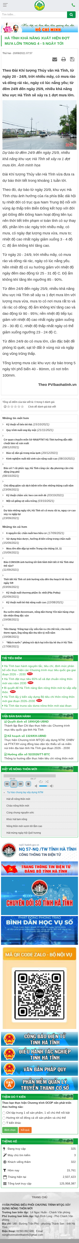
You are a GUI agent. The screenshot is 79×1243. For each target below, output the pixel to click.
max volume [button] (51, 786)
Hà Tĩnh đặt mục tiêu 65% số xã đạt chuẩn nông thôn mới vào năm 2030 (37, 677)
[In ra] (64, 59)
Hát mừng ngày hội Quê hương (23, 833)
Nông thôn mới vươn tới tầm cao (24, 826)
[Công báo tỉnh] (39, 1039)
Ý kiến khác (13, 1122)
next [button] (20, 784)
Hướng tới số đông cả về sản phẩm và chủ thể (36, 1117)
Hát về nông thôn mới (18, 799)
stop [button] (28, 784)
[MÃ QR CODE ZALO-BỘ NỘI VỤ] (39, 988)
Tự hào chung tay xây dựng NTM (25, 792)
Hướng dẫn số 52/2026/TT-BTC (28, 748)
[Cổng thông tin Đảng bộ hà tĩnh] (39, 868)
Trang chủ (39, 1197)
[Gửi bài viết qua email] (55, 59)
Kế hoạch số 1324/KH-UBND (26, 730)
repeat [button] (40, 781)
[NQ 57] (39, 851)
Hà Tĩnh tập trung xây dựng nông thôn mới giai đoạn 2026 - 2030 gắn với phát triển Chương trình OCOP (37, 704)
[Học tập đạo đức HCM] (39, 27)
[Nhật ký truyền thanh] (39, 1084)
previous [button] (7, 784)
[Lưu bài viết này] (73, 59)
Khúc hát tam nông (16, 819)
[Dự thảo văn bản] (39, 930)
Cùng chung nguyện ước (20, 812)
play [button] (14, 784)
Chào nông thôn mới (17, 806)
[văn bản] (39, 1069)
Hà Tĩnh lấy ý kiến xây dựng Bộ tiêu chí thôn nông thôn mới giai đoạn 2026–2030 (38, 695)
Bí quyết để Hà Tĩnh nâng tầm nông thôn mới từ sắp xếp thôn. (39, 686)
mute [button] (36, 786)
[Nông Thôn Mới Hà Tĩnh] (39, 5)
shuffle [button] (46, 781)
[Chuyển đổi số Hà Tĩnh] (39, 896)
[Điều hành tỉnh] (39, 1054)
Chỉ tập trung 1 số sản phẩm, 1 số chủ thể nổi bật (38, 1112)
